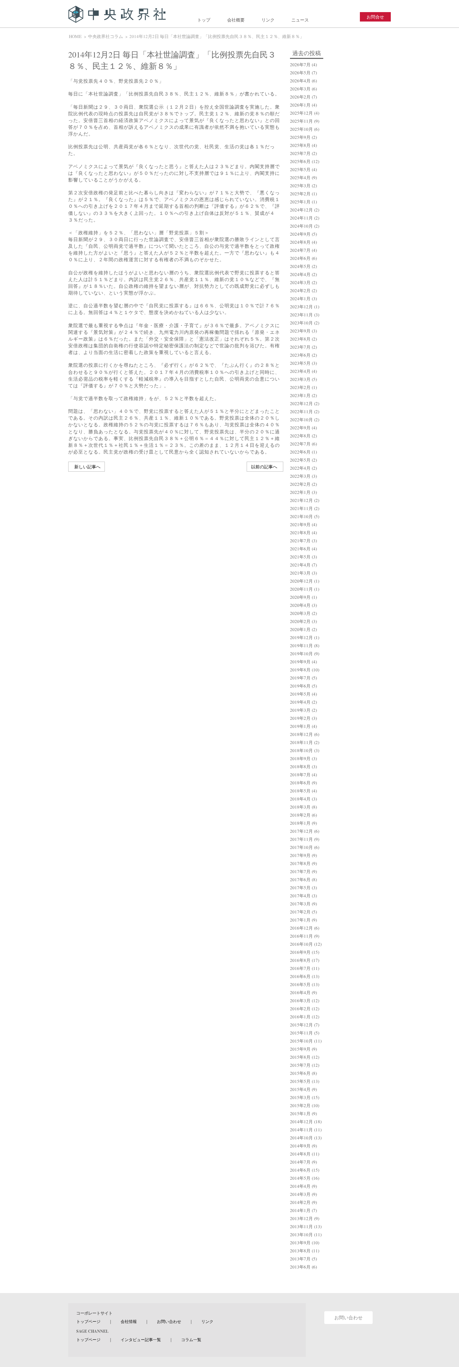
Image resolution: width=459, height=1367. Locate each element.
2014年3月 (300, 1194)
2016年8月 (300, 960)
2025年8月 (300, 145)
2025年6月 (300, 161)
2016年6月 (300, 976)
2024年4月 (300, 274)
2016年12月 (301, 928)
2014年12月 (301, 1122)
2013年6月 (300, 1267)
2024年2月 (300, 290)
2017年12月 (301, 831)
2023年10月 (301, 323)
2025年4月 (300, 177)
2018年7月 (300, 775)
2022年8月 (300, 436)
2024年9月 (300, 234)
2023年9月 (300, 331)
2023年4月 (300, 371)
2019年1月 (300, 726)
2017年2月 (300, 912)
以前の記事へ (264, 467)
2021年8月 (300, 533)
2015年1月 (300, 1113)
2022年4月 (300, 468)
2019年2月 (300, 718)
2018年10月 (301, 750)
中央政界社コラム (105, 36)
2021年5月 (300, 557)
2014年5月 (300, 1178)
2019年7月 (300, 678)
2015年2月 (300, 1105)
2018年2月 (300, 815)
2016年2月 (300, 1009)
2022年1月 (300, 492)
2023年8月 (300, 339)
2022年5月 (300, 460)
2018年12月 (301, 734)
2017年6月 (300, 879)
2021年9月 (300, 524)
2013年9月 (300, 1243)
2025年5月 (300, 169)
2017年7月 (300, 871)
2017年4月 (300, 896)
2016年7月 (300, 968)
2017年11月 (301, 839)
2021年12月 (301, 500)
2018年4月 (300, 799)
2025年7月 (300, 153)
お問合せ (375, 17)
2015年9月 (300, 1049)
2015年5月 (300, 1081)
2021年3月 (300, 573)
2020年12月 (301, 581)
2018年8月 (300, 767)
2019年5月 (300, 694)
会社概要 (236, 20)
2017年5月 (300, 888)
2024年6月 (300, 258)
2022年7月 (300, 444)
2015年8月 (300, 1057)
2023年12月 (301, 307)
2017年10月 (301, 847)
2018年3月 (300, 807)
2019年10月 (301, 654)
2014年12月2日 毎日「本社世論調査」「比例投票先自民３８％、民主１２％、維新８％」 (216, 36)
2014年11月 (301, 1130)
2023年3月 (300, 379)
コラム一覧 (191, 1339)
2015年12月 (301, 1025)
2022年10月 (301, 420)
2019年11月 (301, 645)
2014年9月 (300, 1146)
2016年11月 (301, 936)
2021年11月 (301, 508)
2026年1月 (300, 105)
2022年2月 (300, 484)
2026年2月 (300, 97)
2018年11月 (301, 742)
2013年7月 (300, 1259)
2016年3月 (300, 1001)
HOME (75, 36)
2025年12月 (301, 113)
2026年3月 (300, 89)
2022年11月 (301, 411)
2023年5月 (300, 363)
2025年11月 (301, 121)
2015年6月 (300, 1073)
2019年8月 (300, 670)
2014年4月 (300, 1186)
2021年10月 (301, 516)
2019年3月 (300, 710)
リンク (268, 20)
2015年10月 (301, 1041)
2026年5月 (300, 73)
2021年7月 (300, 541)
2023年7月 (300, 347)
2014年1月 (300, 1210)
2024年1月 (300, 299)
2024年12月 (301, 210)
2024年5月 (300, 266)
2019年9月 (300, 662)
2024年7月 (300, 250)
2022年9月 (300, 428)
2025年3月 (300, 186)
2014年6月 (300, 1170)
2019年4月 (300, 702)
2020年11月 (301, 589)
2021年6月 (300, 549)
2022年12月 (301, 403)
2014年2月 (300, 1202)
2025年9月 (300, 137)
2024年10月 (301, 226)
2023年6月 (300, 355)
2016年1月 (300, 1017)
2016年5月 (300, 984)
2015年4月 (300, 1089)
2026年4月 (300, 81)
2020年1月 (300, 629)
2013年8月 (300, 1251)
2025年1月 (300, 202)
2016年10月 (301, 944)
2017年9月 (300, 855)
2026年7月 (300, 65)
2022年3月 (300, 476)
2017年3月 (300, 904)
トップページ (88, 1321)
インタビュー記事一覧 (141, 1339)
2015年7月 (300, 1065)
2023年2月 (300, 387)
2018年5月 (300, 791)
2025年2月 (300, 194)
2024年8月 (300, 242)
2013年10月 (301, 1235)
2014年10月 (301, 1138)
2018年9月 (300, 758)
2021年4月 (300, 565)
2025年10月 (301, 129)
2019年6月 (300, 686)
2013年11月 (301, 1226)
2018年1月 (300, 823)
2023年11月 (301, 315)
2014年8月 (300, 1154)
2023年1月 (300, 395)
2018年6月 (300, 783)
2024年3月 (300, 282)
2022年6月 (300, 452)
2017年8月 (300, 863)
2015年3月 (300, 1097)
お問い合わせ (169, 1321)
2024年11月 (301, 218)
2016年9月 (300, 952)
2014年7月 (300, 1162)
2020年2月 (300, 621)
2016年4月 (300, 992)
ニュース (300, 20)
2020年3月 (300, 613)
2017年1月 (300, 920)
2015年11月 (301, 1033)
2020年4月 (300, 605)
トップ (203, 20)
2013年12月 (301, 1218)
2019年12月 (301, 637)
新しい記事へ (87, 467)
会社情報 (129, 1321)
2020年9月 (300, 597)
